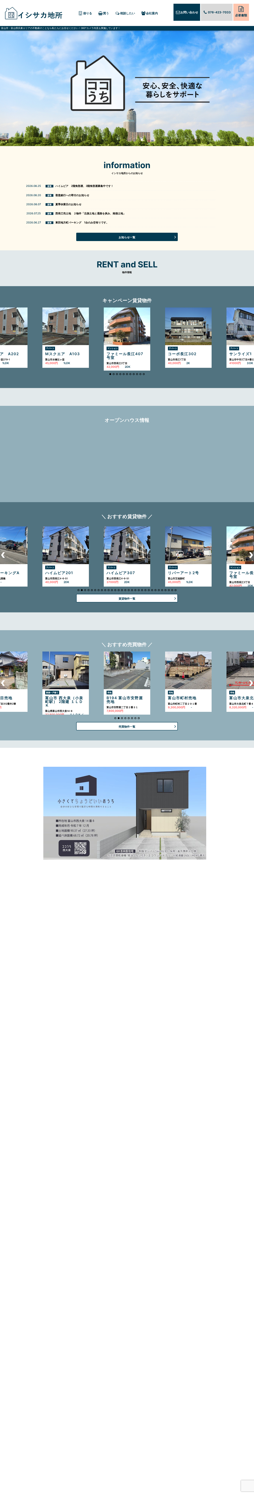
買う (106, 13)
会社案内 (152, 13)
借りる (87, 13)
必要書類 (241, 15)
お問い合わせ (189, 12)
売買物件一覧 (127, 726)
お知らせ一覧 (127, 237)
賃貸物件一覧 (127, 598)
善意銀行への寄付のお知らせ (72, 195)
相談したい (127, 13)
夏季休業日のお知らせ (68, 204)
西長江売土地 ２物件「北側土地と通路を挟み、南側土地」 (90, 213)
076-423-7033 (219, 12)
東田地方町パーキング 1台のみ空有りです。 (82, 222)
